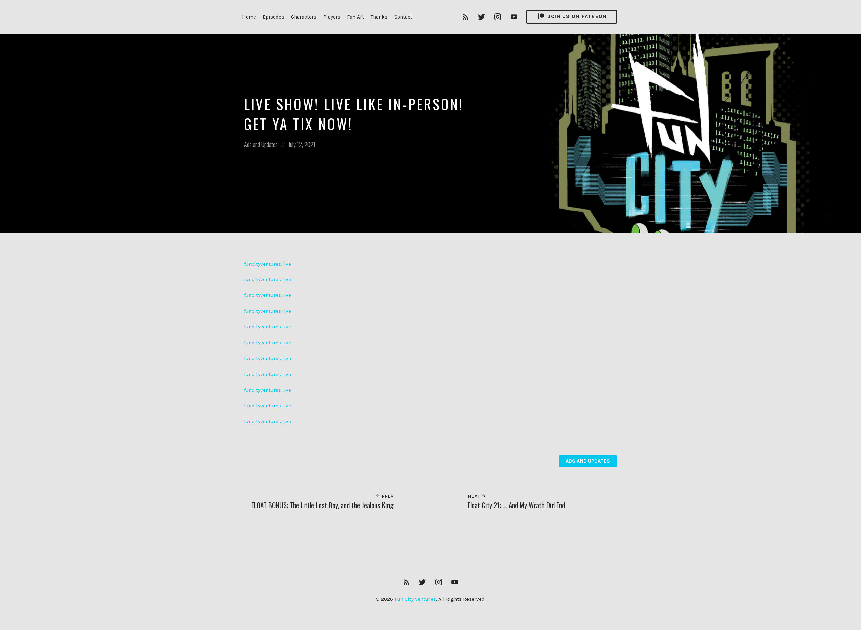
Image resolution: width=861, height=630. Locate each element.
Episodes (273, 17)
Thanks (379, 17)
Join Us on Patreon (576, 16)
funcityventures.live (267, 264)
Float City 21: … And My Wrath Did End (516, 505)
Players (331, 17)
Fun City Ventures (415, 599)
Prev (387, 496)
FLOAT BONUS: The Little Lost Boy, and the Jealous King (322, 505)
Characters (303, 17)
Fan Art (355, 17)
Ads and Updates (261, 144)
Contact (403, 17)
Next (474, 496)
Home (249, 17)
